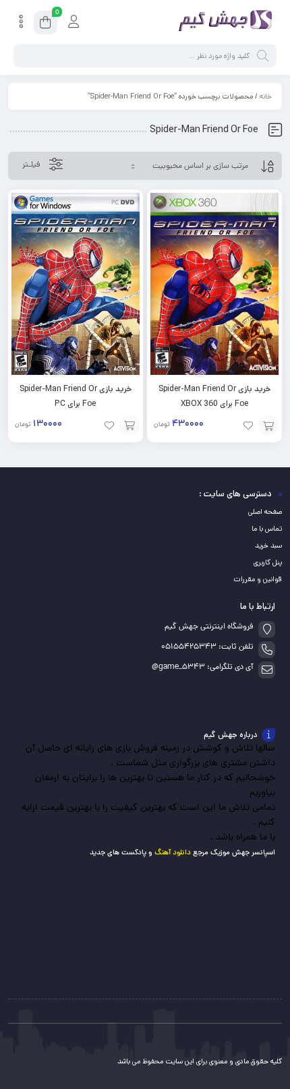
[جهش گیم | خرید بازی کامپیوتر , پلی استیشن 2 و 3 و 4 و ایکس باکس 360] (222, 22)
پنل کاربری (268, 562)
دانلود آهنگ (172, 852)
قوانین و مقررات (257, 579)
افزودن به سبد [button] (268, 425)
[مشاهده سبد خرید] (45, 24)
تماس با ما (267, 528)
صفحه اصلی (265, 511)
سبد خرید (268, 545)
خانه (266, 96)
